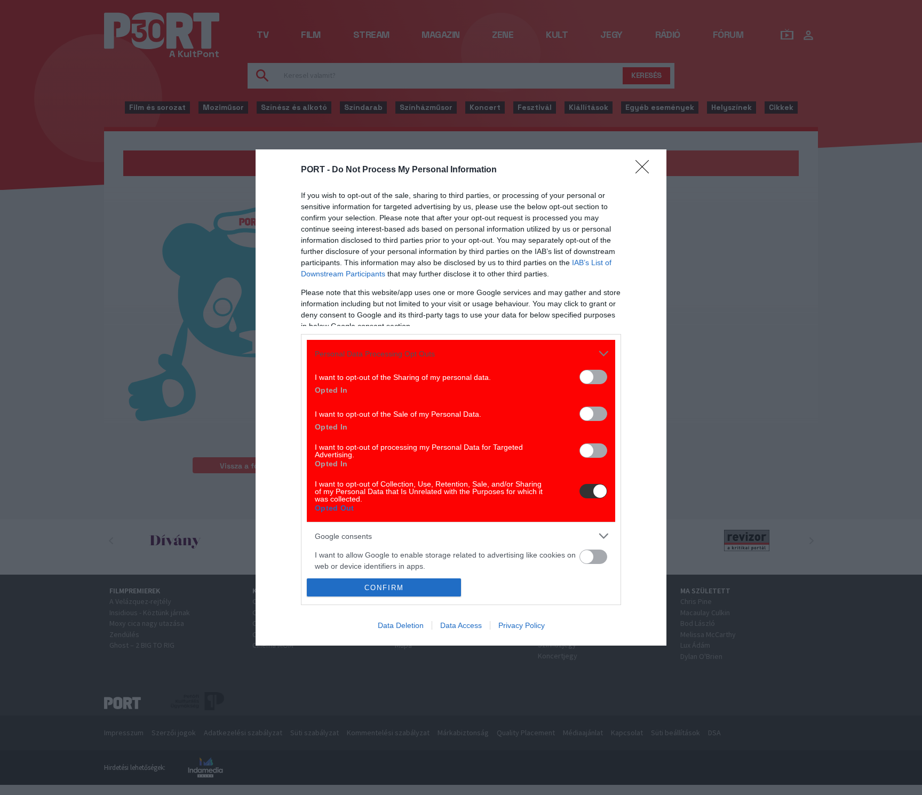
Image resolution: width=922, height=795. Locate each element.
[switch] (593, 377)
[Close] (645, 170)
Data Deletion (401, 625)
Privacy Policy (521, 625)
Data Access (461, 625)
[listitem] (461, 353)
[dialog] (461, 397)
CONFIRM (384, 588)
